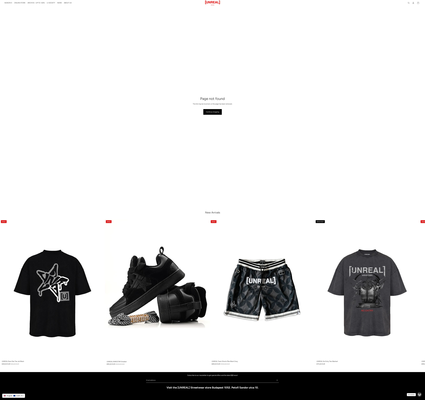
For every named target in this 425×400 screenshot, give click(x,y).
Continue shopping (212, 112)
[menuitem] (8, 2)
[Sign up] (277, 380)
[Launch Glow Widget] (419, 394)
